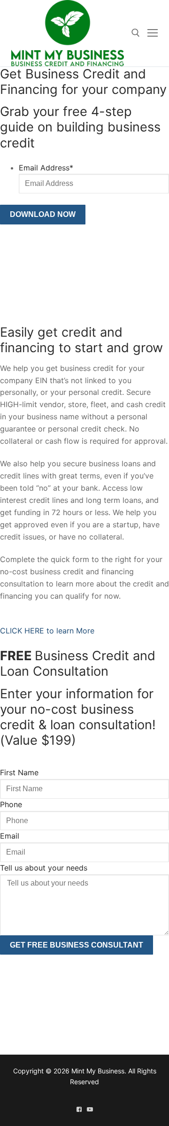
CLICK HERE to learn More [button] (47, 630)
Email (9, 836)
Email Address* (46, 167)
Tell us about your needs (43, 867)
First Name (19, 772)
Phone (11, 804)
